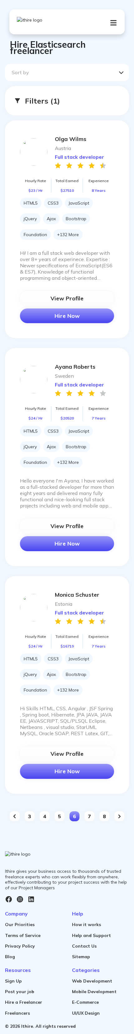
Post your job (19, 991)
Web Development (92, 981)
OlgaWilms (70, 139)
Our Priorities (20, 924)
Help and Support (91, 935)
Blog (10, 956)
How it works (86, 924)
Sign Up (13, 981)
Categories (86, 970)
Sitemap (81, 956)
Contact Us (84, 946)
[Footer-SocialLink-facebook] (8, 899)
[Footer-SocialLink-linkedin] (31, 899)
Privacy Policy (20, 946)
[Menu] (113, 23)
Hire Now (67, 315)
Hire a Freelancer (23, 1002)
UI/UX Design (86, 1013)
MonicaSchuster (77, 594)
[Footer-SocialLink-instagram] (20, 899)
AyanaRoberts (75, 366)
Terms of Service (23, 935)
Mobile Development (94, 991)
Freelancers (17, 1013)
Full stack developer (79, 157)
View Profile (67, 298)
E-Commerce (85, 1002)
